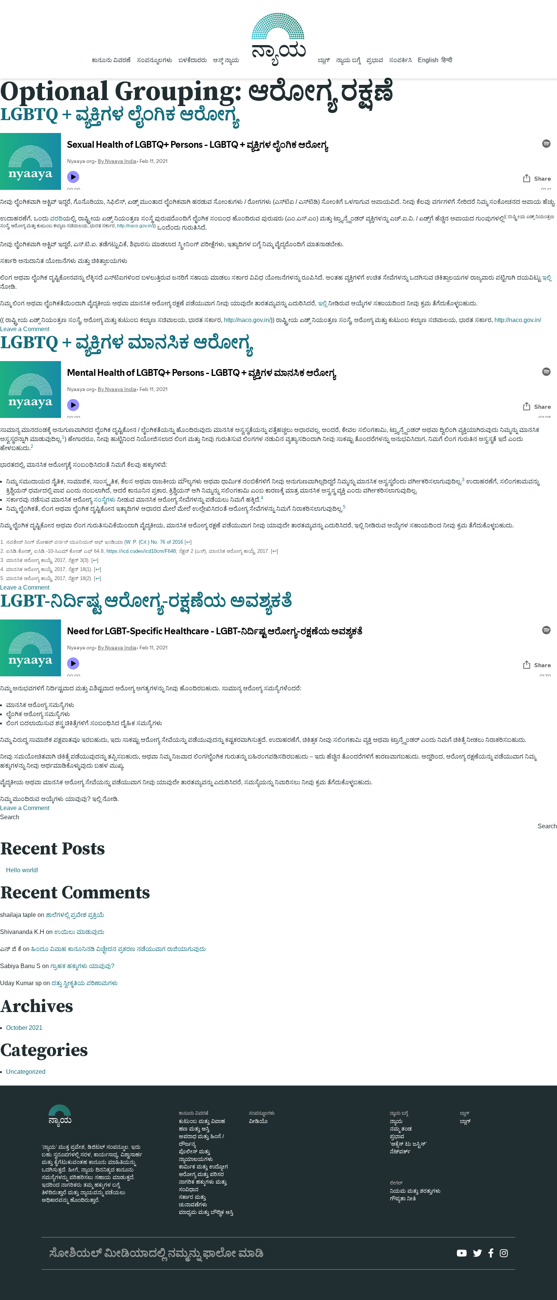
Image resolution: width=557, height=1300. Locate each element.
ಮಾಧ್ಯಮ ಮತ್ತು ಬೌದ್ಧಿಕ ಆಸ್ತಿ (206, 1212)
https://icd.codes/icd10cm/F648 (141, 551)
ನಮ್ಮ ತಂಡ (401, 1129)
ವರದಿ (56, 218)
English (428, 60)
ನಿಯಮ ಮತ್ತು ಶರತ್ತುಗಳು (415, 1191)
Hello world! (22, 870)
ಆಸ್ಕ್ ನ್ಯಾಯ (226, 60)
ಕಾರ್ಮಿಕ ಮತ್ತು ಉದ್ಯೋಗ (203, 1167)
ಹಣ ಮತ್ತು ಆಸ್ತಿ (194, 1129)
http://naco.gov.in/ (135, 225)
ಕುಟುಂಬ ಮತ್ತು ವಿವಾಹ (202, 1121)
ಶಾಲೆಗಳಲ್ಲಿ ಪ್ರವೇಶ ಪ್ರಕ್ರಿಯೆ (75, 915)
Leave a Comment (24, 329)
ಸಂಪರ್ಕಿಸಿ (400, 60)
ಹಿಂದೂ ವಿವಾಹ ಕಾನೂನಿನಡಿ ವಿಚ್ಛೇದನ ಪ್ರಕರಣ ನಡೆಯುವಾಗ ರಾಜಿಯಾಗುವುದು (118, 949)
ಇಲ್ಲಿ (546, 277)
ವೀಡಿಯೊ (258, 1121)
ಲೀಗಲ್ (396, 1183)
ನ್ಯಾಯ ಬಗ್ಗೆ (348, 60)
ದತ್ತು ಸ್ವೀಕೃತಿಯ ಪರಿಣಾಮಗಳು (85, 983)
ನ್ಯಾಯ (396, 1121)
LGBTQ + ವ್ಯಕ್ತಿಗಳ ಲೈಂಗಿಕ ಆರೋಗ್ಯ (119, 114)
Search (9, 817)
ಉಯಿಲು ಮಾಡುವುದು (79, 932)
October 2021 (24, 1028)
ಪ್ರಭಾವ (374, 60)
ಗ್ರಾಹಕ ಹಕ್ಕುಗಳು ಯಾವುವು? (82, 966)
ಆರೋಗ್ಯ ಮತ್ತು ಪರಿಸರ (201, 1174)
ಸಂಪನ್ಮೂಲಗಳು (154, 60)
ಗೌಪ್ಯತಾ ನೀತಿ (403, 1198)
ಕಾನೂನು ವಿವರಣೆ (111, 60)
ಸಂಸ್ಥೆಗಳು (105, 499)
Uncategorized (25, 1071)
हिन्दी (446, 60)
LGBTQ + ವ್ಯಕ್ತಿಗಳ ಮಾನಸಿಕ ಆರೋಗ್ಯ (125, 343)
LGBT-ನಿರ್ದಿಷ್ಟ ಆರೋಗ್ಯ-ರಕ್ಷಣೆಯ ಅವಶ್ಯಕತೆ (146, 601)
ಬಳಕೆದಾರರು (192, 60)
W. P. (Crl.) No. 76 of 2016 (154, 542)
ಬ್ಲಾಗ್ (324, 60)
